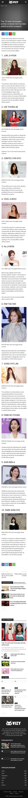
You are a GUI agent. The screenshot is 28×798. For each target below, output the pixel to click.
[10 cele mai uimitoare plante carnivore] (5, 663)
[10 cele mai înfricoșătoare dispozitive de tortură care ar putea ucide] (21, 700)
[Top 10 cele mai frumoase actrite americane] (14, 632)
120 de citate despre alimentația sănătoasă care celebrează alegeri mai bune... (18, 745)
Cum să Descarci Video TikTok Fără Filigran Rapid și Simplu (18, 588)
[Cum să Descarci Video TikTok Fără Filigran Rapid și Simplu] (5, 588)
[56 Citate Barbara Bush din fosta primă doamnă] (21, 685)
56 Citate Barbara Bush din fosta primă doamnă (20, 691)
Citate (16, 688)
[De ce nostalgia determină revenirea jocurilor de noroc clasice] (5, 603)
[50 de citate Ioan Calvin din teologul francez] (7, 700)
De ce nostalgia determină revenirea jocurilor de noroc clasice (18, 603)
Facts (3, 688)
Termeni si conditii (7, 791)
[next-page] (5, 609)
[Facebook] (3, 33)
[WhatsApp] (13, 33)
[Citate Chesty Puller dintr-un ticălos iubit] (5, 656)
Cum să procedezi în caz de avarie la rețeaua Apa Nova (17, 596)
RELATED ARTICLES (7, 582)
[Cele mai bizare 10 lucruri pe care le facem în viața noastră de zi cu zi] (7, 685)
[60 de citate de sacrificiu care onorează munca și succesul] (5, 753)
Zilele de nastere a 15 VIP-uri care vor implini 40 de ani (7, 575)
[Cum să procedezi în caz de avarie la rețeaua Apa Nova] (5, 596)
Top (6, 5)
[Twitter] (6, 33)
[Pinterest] (10, 33)
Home (2, 5)
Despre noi (21, 791)
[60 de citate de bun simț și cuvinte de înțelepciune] (5, 671)
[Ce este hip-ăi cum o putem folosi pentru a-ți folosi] (5, 760)
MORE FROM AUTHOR (19, 582)
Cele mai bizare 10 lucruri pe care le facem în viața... (6, 691)
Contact (16, 793)
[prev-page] (3, 609)
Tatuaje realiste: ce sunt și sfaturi (20, 574)
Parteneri (15, 791)
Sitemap (11, 793)
